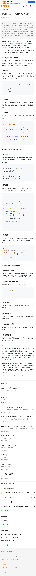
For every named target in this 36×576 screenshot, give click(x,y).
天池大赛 (12, 559)
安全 (18, 375)
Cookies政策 (15, 566)
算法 (23, 375)
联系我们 (18, 556)
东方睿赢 (3, 431)
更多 (2, 524)
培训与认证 (17, 559)
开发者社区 (6, 559)
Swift (8, 375)
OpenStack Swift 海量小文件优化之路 (11, 534)
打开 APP (31, 2)
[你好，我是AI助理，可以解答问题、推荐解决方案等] (26, 6)
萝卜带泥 (3, 412)
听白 (2, 440)
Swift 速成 (4, 520)
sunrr (2, 393)
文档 (3, 559)
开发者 (13, 375)
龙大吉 (2, 421)
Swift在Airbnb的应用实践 (7, 541)
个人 (33, 10)
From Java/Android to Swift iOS (9, 537)
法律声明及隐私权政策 (7, 566)
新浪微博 (9, 551)
